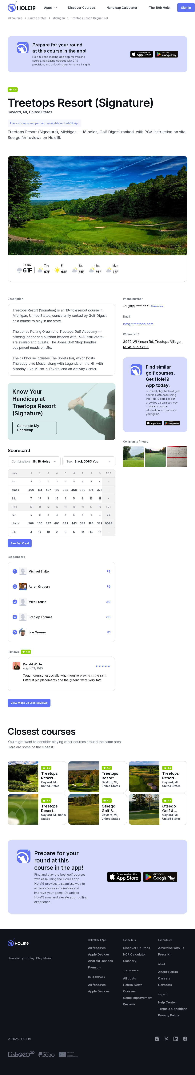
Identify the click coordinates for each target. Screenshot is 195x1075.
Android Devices (100, 961)
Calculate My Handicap (28, 428)
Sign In (186, 8)
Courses (129, 991)
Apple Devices (99, 954)
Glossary (129, 961)
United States (37, 18)
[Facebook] (185, 1039)
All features (97, 948)
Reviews (129, 1004)
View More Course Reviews (29, 702)
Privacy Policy (168, 1015)
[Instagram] (157, 1039)
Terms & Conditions (172, 1009)
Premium (94, 967)
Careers (164, 978)
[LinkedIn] (175, 1039)
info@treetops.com (138, 324)
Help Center (167, 1002)
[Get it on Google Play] (166, 54)
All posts (129, 978)
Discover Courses (136, 948)
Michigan (59, 18)
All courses (15, 18)
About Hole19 (168, 972)
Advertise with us (171, 948)
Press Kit (164, 954)
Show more (156, 306)
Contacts (165, 985)
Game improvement (137, 998)
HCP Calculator (134, 954)
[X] (166, 1039)
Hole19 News (132, 985)
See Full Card (19, 543)
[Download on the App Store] (141, 54)
